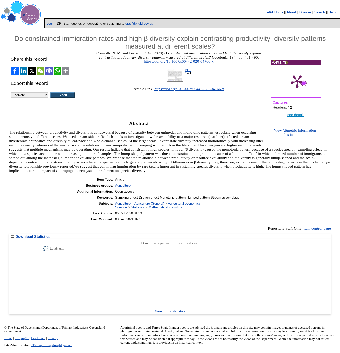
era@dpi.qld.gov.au (139, 23)
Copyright (22, 338)
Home (8, 338)
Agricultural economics (184, 203)
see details (295, 114)
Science (121, 207)
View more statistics (170, 311)
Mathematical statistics (165, 207)
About (291, 12)
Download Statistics (32, 237)
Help (332, 12)
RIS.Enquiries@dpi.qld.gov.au (51, 345)
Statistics (138, 207)
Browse (305, 12)
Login (50, 23)
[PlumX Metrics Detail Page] (297, 81)
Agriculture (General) (149, 203)
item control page (317, 228)
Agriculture (123, 185)
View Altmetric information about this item (295, 132)
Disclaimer (38, 338)
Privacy (53, 338)
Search (319, 12)
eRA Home (275, 12)
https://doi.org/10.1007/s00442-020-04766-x (179, 61)
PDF (188, 70)
